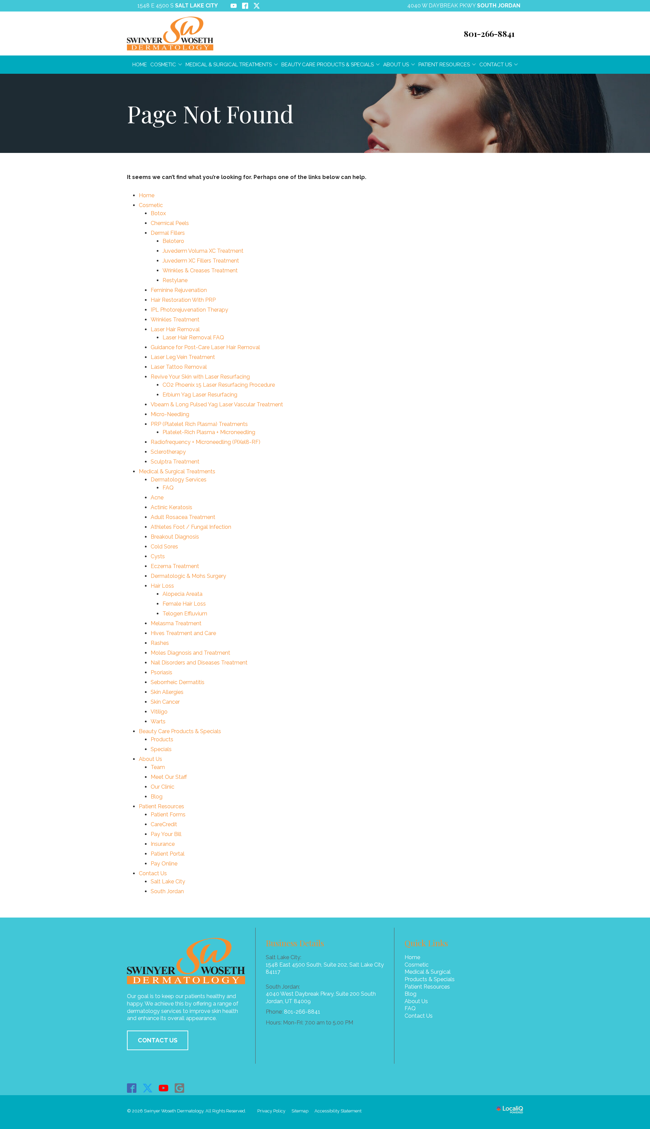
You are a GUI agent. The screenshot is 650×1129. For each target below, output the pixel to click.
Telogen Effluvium (184, 613)
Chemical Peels (170, 223)
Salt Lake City (168, 881)
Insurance (163, 844)
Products (162, 739)
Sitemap (299, 1110)
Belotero (173, 241)
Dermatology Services (179, 479)
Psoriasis (161, 672)
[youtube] (163, 1088)
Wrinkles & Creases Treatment (200, 270)
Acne (157, 497)
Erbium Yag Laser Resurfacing (199, 394)
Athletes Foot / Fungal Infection (191, 527)
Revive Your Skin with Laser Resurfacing (200, 377)
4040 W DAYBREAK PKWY (463, 5)
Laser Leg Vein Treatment (183, 357)
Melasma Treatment (176, 623)
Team (158, 767)
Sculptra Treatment (175, 461)
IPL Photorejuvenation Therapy (189, 310)
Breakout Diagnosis (175, 537)
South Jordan (167, 891)
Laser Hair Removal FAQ (193, 337)
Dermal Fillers (168, 233)
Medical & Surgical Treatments (229, 65)
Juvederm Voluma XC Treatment (202, 251)
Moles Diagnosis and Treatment (190, 653)
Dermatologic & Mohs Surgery (188, 576)
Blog (156, 796)
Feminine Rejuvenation (179, 290)
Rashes (160, 643)
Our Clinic (162, 787)
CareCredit (164, 824)
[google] (179, 1088)
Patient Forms (168, 814)
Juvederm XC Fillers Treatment (200, 260)
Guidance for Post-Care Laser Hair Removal (205, 347)
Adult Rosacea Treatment (183, 517)
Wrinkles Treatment (175, 319)
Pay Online (164, 863)
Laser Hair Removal (175, 329)
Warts (158, 721)
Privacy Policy (271, 1110)
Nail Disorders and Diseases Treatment (199, 662)
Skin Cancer (165, 702)
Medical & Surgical (428, 972)
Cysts (158, 556)
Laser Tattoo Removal (179, 367)
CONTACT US (157, 1040)
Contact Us (495, 65)
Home (139, 65)
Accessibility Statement (338, 1110)
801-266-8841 (302, 1012)
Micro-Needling (170, 414)
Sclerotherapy (168, 452)
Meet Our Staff (169, 777)
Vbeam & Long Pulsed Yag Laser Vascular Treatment (217, 404)
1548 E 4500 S (177, 5)
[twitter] (147, 1088)
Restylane (175, 280)
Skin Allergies (167, 692)
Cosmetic (163, 65)
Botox (158, 213)
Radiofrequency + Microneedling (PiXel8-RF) (205, 442)
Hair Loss (162, 586)
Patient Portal (168, 854)
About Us (396, 65)
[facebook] (132, 1088)
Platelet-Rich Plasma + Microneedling (208, 432)
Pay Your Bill (166, 834)
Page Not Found (210, 113)
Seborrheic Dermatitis (177, 682)
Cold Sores (164, 546)
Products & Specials (430, 979)
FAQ (168, 487)
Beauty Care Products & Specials (327, 65)
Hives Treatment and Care (183, 633)
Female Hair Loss (184, 604)
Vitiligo (159, 711)
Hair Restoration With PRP (183, 300)
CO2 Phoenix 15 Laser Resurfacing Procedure (218, 385)
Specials (161, 749)
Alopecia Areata (182, 594)
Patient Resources (444, 65)
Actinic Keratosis (171, 507)
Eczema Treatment (175, 566)
